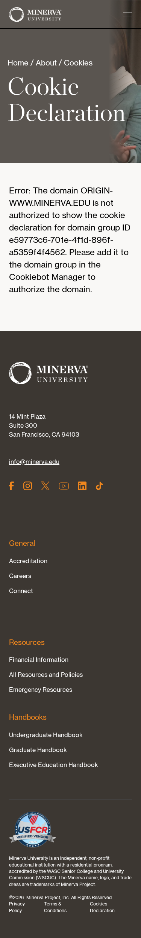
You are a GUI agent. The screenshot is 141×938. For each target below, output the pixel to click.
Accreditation (28, 561)
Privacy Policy (17, 907)
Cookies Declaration (102, 907)
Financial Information (38, 659)
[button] (127, 15)
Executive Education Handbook (53, 765)
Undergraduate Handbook (46, 735)
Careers (20, 576)
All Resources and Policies (46, 674)
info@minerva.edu (34, 461)
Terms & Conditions (55, 907)
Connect (21, 591)
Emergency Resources (40, 689)
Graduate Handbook (38, 750)
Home (18, 62)
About (46, 62)
